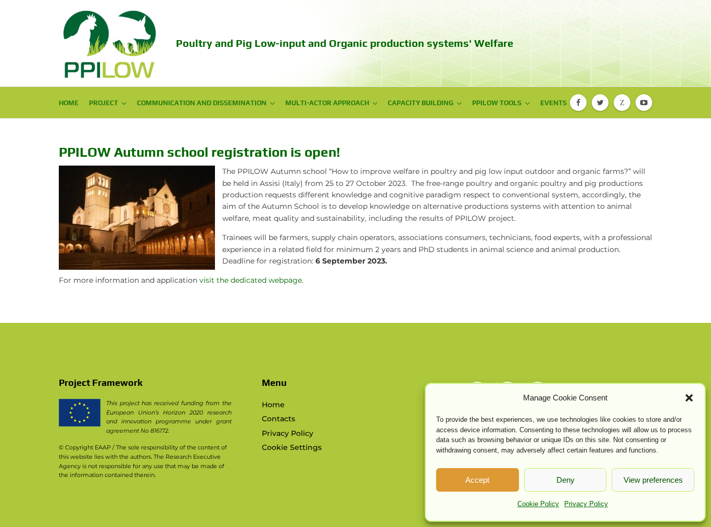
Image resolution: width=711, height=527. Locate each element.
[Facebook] (578, 102)
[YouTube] (644, 102)
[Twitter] (600, 102)
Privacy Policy (586, 504)
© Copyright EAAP (85, 447)
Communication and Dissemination (201, 103)
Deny (565, 479)
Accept (477, 479)
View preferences (653, 479)
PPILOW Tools (497, 103)
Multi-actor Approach (327, 103)
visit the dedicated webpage (250, 280)
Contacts (278, 418)
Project (103, 103)
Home (69, 103)
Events (553, 103)
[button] (689, 398)
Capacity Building (420, 103)
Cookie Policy (538, 504)
